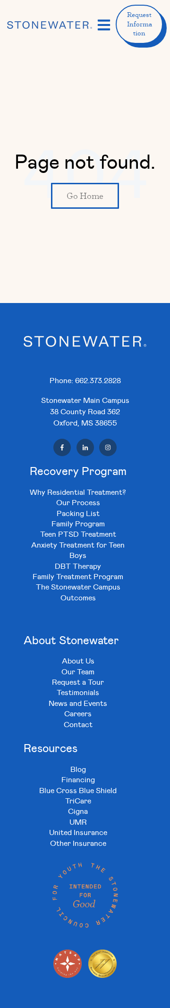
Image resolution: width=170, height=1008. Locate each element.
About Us (78, 660)
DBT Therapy (78, 566)
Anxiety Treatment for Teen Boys (78, 550)
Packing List (78, 513)
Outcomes (78, 597)
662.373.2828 (98, 380)
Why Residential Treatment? (78, 492)
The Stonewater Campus (78, 586)
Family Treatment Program (78, 576)
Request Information (139, 23)
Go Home (85, 195)
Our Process (78, 502)
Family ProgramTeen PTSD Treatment (78, 528)
